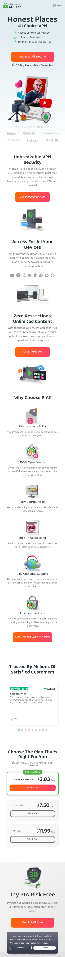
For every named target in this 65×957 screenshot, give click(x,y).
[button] (18, 730)
